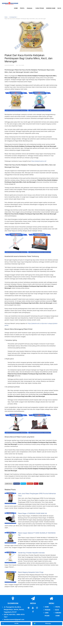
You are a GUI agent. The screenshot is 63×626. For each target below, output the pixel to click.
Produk (29, 8)
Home (16, 8)
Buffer (41, 483)
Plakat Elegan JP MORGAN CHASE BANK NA (32, 513)
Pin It (36, 483)
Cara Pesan (39, 8)
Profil (22, 8)
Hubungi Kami (50, 8)
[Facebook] (33, 612)
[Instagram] (37, 608)
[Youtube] (33, 608)
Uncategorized (12, 17)
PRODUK (47, 610)
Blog (59, 8)
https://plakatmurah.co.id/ (38, 161)
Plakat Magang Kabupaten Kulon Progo (30, 572)
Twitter (23, 483)
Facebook (17, 483)
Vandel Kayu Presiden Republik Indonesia (31, 552)
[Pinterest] (29, 608)
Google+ (30, 483)
